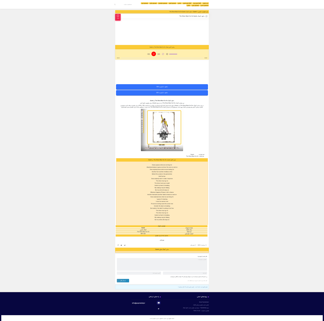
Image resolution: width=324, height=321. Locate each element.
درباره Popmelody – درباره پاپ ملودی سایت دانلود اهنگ (196, 308)
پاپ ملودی (205, 3)
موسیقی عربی (195, 5)
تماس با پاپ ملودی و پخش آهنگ (201, 305)
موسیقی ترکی (153, 3)
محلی (188, 5)
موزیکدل (162, 240)
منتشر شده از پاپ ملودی (161, 235)
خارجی (199, 12)
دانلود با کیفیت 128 (162, 87)
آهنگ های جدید (197, 3)
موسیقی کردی (172, 3)
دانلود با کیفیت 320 (162, 93)
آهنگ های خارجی (187, 3)
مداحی (179, 3)
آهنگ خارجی (143, 230)
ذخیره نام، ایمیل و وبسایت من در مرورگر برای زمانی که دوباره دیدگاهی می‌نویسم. (188, 276)
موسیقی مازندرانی (163, 3)
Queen (195, 12)
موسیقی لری (145, 3)
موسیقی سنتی (204, 5)
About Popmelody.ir (204, 302)
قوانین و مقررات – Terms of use (201, 311)
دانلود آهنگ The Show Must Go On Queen (192, 16)
